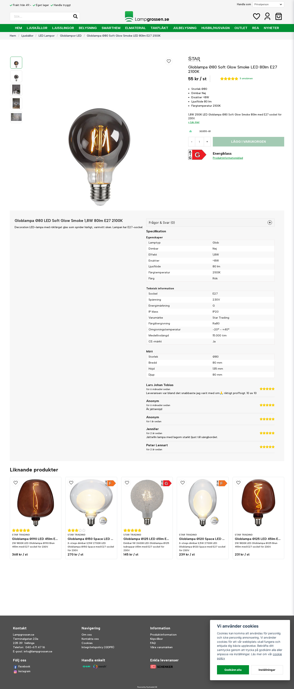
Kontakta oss (90, 639)
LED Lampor (47, 35)
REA (255, 28)
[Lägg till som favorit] (256, 16)
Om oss (87, 634)
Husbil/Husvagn (215, 28)
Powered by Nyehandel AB (147, 687)
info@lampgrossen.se (38, 651)
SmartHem (111, 28)
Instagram (24, 671)
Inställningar (267, 669)
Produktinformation (163, 634)
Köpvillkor (156, 639)
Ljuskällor (37, 28)
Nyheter (271, 28)
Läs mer (195, 122)
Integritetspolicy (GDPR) (98, 647)
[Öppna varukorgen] (278, 16)
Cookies (87, 643)
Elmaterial (135, 28)
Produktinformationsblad (228, 157)
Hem (18, 28)
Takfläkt (159, 28)
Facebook (24, 666)
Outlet (240, 28)
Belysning (88, 28)
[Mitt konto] (267, 16)
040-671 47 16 (35, 647)
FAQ (153, 643)
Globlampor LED (71, 35)
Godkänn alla (233, 669)
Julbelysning (185, 28)
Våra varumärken (161, 647)
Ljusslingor (63, 28)
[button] (75, 16)
